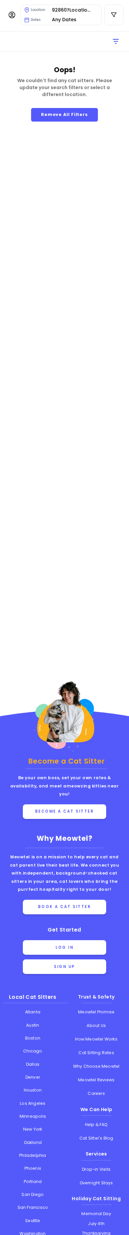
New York (32, 1129)
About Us (96, 1025)
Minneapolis (33, 1116)
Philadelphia (32, 1155)
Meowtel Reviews (96, 1080)
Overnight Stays (96, 1183)
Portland (33, 1181)
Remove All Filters (64, 114)
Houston (33, 1090)
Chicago (32, 1051)
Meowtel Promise (96, 1012)
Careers (96, 1093)
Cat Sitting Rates (96, 1052)
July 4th (96, 1223)
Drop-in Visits (96, 1169)
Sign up (64, 966)
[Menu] (12, 15)
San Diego (33, 1194)
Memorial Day (96, 1213)
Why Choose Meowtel (96, 1066)
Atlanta (32, 1012)
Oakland (33, 1142)
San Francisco (33, 1207)
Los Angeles (32, 1103)
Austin (32, 1025)
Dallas (32, 1064)
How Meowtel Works (96, 1039)
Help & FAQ (96, 1124)
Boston (32, 1038)
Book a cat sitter (64, 906)
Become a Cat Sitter (64, 811)
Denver (32, 1077)
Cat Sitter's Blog (96, 1138)
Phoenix (32, 1168)
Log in (64, 947)
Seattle (32, 1220)
